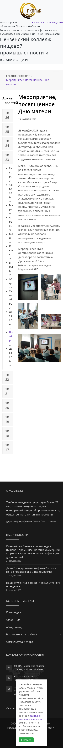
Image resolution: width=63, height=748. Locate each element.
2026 (7, 115)
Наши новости (17, 535)
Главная (11, 76)
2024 (7, 143)
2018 (7, 433)
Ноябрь (11, 336)
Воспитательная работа (21, 634)
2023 (7, 157)
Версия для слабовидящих (47, 22)
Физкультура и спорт (19, 642)
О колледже (13, 612)
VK (15, 690)
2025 (7, 129)
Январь (10, 172)
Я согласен (26, 739)
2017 (7, 447)
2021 (7, 391)
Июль (11, 267)
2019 (7, 419)
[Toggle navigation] (55, 71)
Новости (24, 76)
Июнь (11, 250)
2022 (7, 377)
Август (11, 283)
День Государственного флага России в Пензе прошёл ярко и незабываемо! (31, 569)
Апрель (10, 221)
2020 (7, 405)
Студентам (13, 619)
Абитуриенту (14, 627)
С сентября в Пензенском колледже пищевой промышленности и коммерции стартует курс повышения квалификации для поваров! (33, 551)
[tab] (8, 115)
